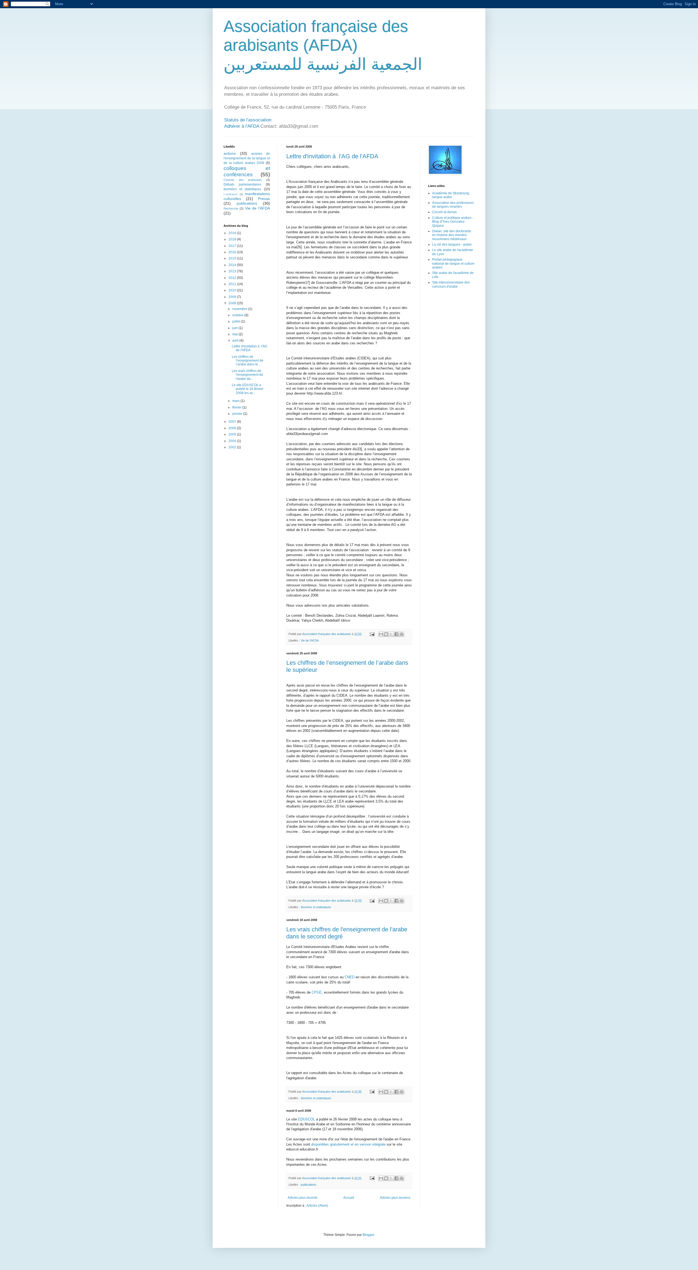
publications (308, 1184)
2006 (232, 428)
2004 (232, 441)
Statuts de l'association (247, 120)
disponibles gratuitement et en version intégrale (348, 1144)
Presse (264, 198)
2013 (232, 271)
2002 (232, 447)
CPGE (317, 992)
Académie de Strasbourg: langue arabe (451, 195)
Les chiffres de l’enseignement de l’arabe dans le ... (247, 360)
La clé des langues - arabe (452, 244)
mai (235, 334)
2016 (232, 252)
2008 (232, 303)
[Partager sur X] (391, 634)
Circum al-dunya (444, 212)
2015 (232, 258)
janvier (237, 414)
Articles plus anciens (395, 1198)
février (237, 407)
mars (236, 401)
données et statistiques (316, 907)
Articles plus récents (302, 1198)
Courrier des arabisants (243, 179)
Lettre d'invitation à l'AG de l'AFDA (332, 156)
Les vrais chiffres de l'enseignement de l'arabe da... (247, 375)
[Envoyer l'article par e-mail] (371, 634)
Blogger (368, 1235)
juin (235, 328)
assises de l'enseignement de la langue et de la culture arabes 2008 (247, 158)
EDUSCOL (306, 1119)
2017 (232, 246)
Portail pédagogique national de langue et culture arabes (453, 263)
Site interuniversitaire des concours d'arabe (451, 284)
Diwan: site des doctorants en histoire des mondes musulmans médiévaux (451, 235)
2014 (232, 265)
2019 (232, 233)
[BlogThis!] (386, 634)
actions (230, 153)
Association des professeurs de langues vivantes (453, 204)
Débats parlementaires (242, 184)
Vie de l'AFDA (310, 640)
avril (235, 340)
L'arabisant (230, 194)
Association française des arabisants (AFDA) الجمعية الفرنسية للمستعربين (323, 45)
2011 (232, 284)
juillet (236, 321)
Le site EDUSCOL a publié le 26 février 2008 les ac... (247, 389)
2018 (232, 239)
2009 (232, 297)
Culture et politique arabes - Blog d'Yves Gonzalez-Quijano (452, 222)
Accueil (348, 1198)
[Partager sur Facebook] (396, 634)
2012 (232, 278)
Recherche (231, 208)
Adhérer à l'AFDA (241, 126)
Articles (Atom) (317, 1206)
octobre (238, 315)
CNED (349, 977)
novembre (240, 309)
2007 (232, 422)
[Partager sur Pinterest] (401, 634)
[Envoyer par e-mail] (381, 634)
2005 (232, 434)
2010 (232, 290)
